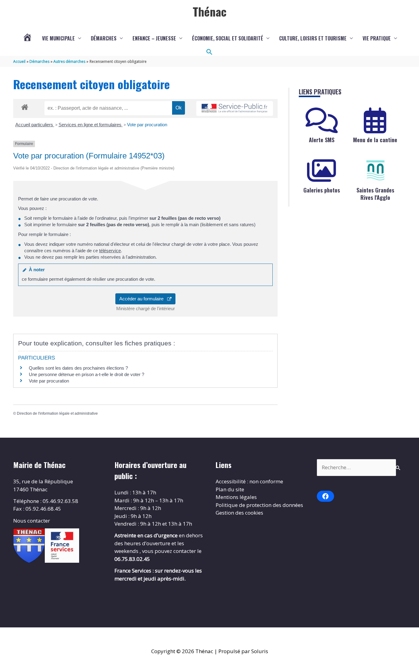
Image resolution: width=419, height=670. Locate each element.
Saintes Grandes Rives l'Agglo (375, 193)
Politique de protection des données (259, 504)
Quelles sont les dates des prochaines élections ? (78, 368)
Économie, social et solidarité (227, 38)
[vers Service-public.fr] (234, 108)
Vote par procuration (147, 124)
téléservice (110, 250)
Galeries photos (321, 190)
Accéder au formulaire (143, 298)
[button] (209, 52)
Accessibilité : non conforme (249, 481)
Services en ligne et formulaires (91, 124)
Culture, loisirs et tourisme (313, 38)
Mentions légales (236, 497)
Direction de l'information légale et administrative (57, 413)
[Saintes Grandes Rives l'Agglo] (375, 171)
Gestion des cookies (239, 512)
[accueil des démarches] (25, 106)
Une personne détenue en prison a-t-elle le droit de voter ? (86, 374)
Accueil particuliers (34, 124)
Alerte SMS (321, 140)
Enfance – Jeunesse (154, 38)
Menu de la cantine (375, 140)
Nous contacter (31, 520)
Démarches (104, 38)
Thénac (209, 11)
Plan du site (230, 489)
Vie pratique (377, 38)
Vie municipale (58, 38)
